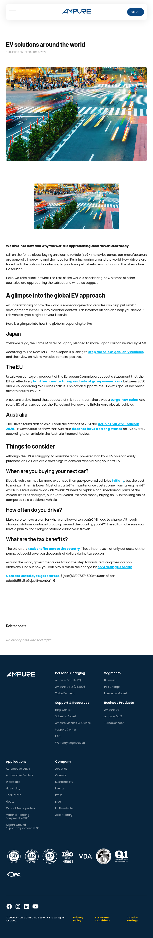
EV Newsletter (64, 808)
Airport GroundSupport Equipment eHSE (22, 826)
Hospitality (13, 788)
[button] (12, 12)
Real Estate (13, 795)
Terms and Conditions (102, 919)
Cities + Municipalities (20, 808)
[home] (76, 12)
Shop (135, 12)
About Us (61, 769)
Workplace (13, 782)
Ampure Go (112, 710)
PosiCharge (112, 687)
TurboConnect (65, 693)
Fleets (10, 802)
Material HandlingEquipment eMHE (17, 816)
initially (118, 480)
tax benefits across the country (54, 548)
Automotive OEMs (18, 769)
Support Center (65, 730)
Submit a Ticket (65, 716)
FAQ (58, 736)
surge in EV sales (124, 399)
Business (110, 680)
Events (59, 788)
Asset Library (64, 815)
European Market (115, 693)
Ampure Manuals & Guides (73, 723)
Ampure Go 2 (113, 716)
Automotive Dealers (19, 775)
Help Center (63, 710)
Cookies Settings (132, 919)
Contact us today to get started (32, 576)
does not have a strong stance (97, 429)
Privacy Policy (78, 919)
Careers (60, 775)
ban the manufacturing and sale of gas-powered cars (78, 381)
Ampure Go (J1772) (68, 680)
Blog (58, 802)
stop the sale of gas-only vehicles (116, 352)
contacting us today (115, 567)
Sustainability (64, 782)
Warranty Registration (70, 743)
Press (58, 795)
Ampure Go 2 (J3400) (70, 687)
